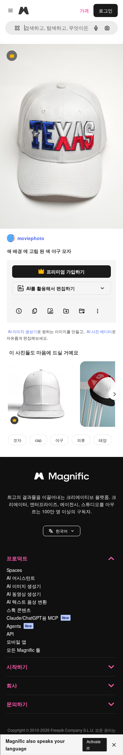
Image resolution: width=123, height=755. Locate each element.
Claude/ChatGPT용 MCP (38, 617)
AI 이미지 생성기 (22, 331)
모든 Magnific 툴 (23, 650)
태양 (103, 440)
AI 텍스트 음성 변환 (27, 601)
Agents (19, 626)
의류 (81, 440)
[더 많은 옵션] (97, 310)
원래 (38, 56)
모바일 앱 (16, 641)
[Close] (114, 745)
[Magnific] (61, 477)
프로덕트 (17, 558)
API (10, 634)
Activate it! (94, 744)
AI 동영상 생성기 (24, 594)
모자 (17, 440)
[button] (61, 531)
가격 (84, 10)
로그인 (106, 10)
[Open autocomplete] (15, 28)
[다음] (114, 394)
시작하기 (17, 666)
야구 (59, 440)
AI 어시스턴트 (21, 578)
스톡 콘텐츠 (19, 610)
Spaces (14, 570)
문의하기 (17, 704)
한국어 (62, 531)
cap (38, 440)
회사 (12, 685)
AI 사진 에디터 (99, 331)
